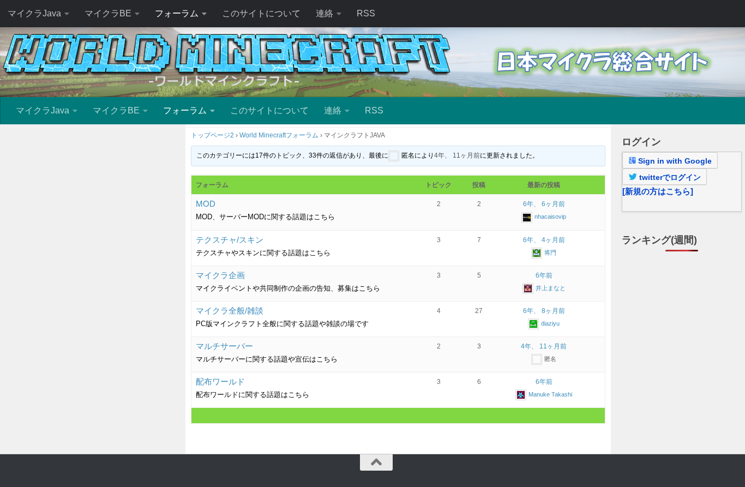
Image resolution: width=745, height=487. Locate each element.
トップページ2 (212, 135)
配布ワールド (220, 381)
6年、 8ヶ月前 (544, 311)
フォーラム (177, 13)
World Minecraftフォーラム (279, 135)
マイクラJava (34, 13)
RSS (366, 13)
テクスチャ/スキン (229, 239)
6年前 (544, 275)
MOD (205, 203)
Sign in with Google (674, 161)
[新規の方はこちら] (657, 191)
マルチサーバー (224, 346)
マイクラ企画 (220, 275)
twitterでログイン (669, 177)
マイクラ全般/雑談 (229, 310)
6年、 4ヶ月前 (544, 240)
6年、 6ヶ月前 (544, 204)
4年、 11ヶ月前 (457, 156)
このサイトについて (261, 13)
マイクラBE (108, 13)
